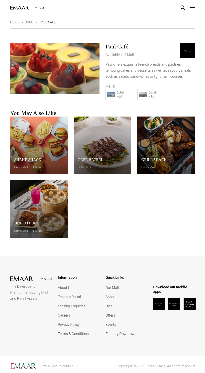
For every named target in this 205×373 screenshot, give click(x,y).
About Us (65, 287)
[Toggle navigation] (191, 7)
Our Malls (113, 287)
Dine (29, 22)
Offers (110, 315)
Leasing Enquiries (71, 306)
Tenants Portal (69, 296)
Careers (64, 315)
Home (14, 22)
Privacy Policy (69, 324)
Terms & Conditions (73, 333)
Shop (110, 296)
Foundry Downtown (121, 333)
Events (111, 324)
